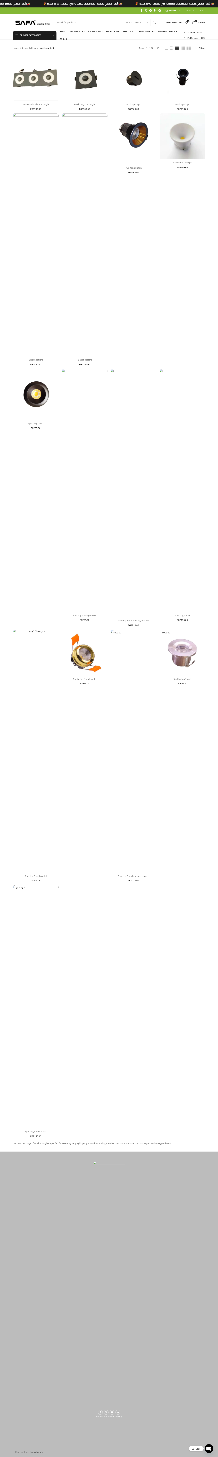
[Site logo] (33, 22)
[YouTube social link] (112, 1412)
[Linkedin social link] (155, 10)
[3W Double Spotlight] (182, 136)
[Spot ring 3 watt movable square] (133, 751)
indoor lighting (29, 48)
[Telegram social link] (159, 10)
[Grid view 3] (171, 48)
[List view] (166, 48)
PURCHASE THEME (196, 38)
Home (16, 48)
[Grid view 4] (177, 48)
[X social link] (145, 10)
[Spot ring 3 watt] (36, 392)
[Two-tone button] (133, 136)
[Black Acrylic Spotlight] (84, 78)
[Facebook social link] (141, 10)
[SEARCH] (154, 22)
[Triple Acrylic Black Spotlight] (36, 78)
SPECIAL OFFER (195, 32)
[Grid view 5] (183, 48)
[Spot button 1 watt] (182, 653)
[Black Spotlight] (133, 78)
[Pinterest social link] (150, 10)
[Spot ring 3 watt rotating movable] (133, 490)
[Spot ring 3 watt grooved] (84, 490)
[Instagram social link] (106, 1412)
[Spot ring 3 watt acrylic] (36, 1006)
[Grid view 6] (189, 48)
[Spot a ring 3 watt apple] (84, 653)
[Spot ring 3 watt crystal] (36, 751)
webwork (38, 1452)
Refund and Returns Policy (109, 1416)
